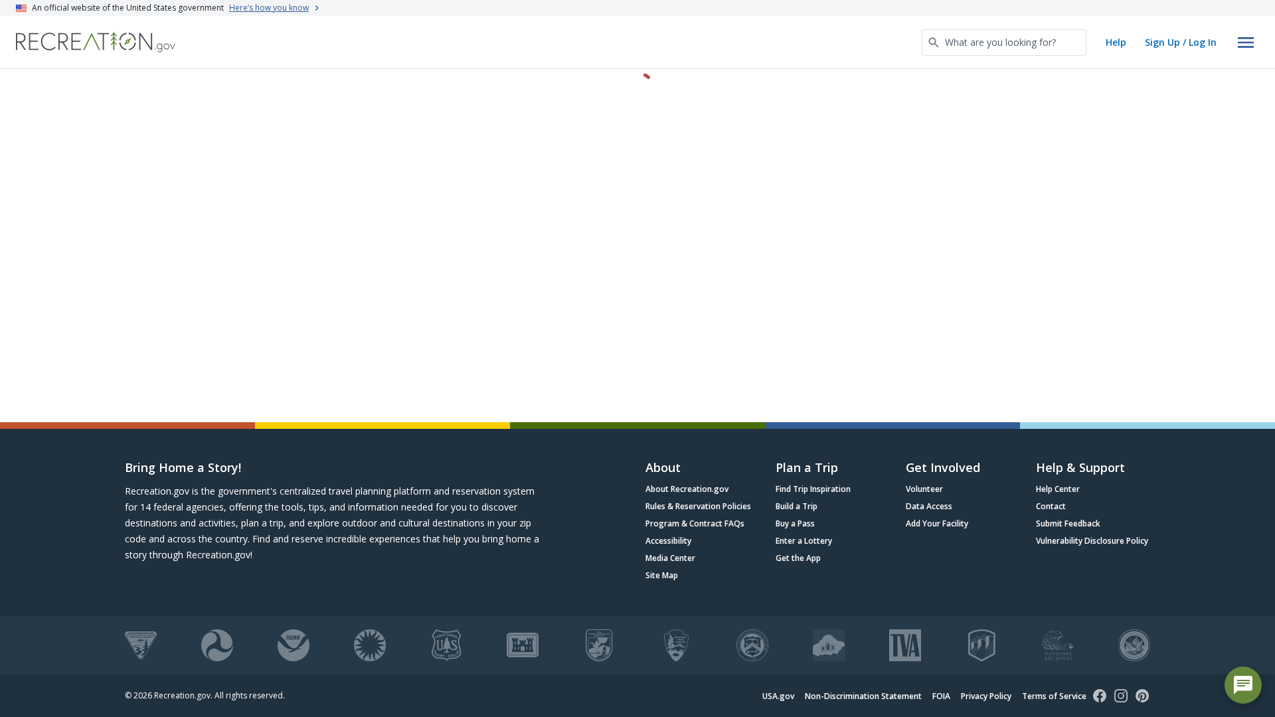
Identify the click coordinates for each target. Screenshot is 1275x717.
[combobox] (1004, 42)
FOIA (941, 696)
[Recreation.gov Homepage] (95, 42)
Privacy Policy (986, 696)
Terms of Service (1054, 696)
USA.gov (778, 696)
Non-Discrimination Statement (863, 696)
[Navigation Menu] (1245, 42)
